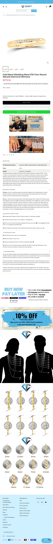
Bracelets (5, 522)
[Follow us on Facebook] (38, 502)
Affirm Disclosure (24, 515)
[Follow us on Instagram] (42, 502)
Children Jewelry (7, 524)
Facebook (5, 97)
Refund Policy (19, 209)
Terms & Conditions (24, 503)
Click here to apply (35, 216)
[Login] (46, 6)
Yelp (44, 96)
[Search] (6, 6)
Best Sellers (6, 504)
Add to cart (26, 102)
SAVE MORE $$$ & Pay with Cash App (26, 112)
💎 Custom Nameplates (8, 517)
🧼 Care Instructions (8, 251)
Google (40, 96)
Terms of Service (24, 505)
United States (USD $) (8, 532)
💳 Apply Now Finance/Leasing (7, 501)
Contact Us (33, 207)
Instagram (42, 223)
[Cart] (49, 6)
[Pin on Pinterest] (9, 154)
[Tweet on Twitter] (11, 154)
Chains (4, 519)
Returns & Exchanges (25, 510)
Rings (4, 512)
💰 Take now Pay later (9, 232)
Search (34, 10)
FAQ (21, 500)
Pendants (5, 514)
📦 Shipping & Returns (9, 189)
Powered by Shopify (10, 536)
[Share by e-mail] (13, 154)
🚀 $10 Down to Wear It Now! (11, 213)
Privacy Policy (23, 508)
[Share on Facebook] (7, 154)
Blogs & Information (25, 513)
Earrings (5, 509)
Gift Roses (5, 527)
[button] (26, 106)
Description (6, 161)
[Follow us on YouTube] (46, 502)
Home (4, 15)
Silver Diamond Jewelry (9, 507)
